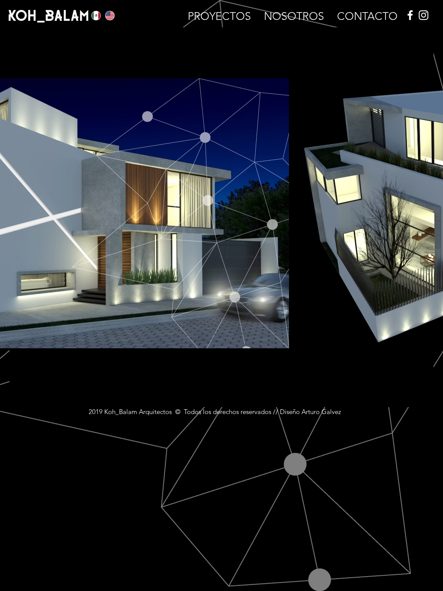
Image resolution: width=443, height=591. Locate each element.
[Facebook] (410, 15)
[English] (105, 15)
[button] (219, 15)
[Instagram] (423, 15)
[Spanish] (92, 15)
